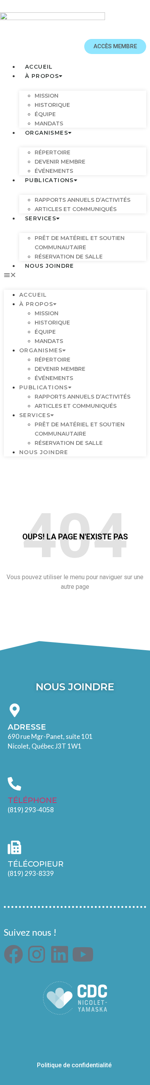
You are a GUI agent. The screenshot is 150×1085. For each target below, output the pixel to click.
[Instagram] (36, 954)
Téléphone (32, 800)
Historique (52, 104)
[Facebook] (13, 954)
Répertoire (52, 152)
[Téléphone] (14, 783)
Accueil (33, 294)
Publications (49, 180)
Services (40, 218)
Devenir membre (60, 368)
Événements (54, 378)
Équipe (45, 331)
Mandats (49, 341)
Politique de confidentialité (75, 1065)
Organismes (46, 132)
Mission (46, 95)
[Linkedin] (59, 954)
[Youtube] (82, 954)
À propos (42, 76)
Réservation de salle (69, 442)
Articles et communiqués (76, 209)
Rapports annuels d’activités (82, 199)
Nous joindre (49, 265)
